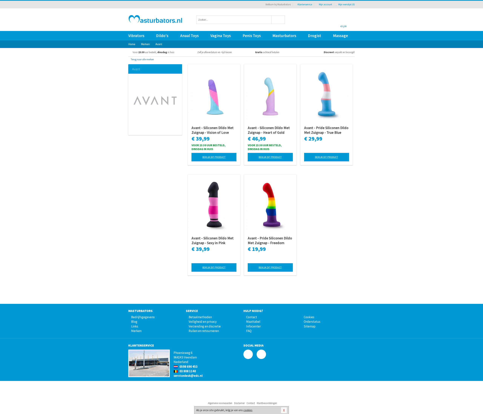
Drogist (314, 35)
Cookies (309, 317)
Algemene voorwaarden (220, 403)
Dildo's (162, 35)
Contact (251, 317)
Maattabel (253, 322)
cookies (247, 410)
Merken (136, 331)
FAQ (248, 331)
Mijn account (325, 4)
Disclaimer (239, 403)
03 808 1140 (187, 371)
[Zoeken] (278, 19)
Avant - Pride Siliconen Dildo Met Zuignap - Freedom (270, 240)
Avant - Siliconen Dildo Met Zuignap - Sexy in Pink (213, 240)
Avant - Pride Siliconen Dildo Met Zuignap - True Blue (326, 130)
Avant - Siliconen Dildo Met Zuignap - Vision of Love (213, 130)
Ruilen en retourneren (204, 331)
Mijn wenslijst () (346, 4)
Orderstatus (312, 322)
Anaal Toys (189, 35)
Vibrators (136, 35)
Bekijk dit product (213, 157)
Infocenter (253, 326)
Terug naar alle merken (142, 59)
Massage (340, 35)
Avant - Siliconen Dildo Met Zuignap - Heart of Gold (269, 130)
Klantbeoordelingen (267, 403)
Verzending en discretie (205, 326)
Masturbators (284, 35)
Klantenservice (305, 4)
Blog (134, 322)
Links (134, 326)
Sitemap (309, 326)
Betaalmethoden (200, 317)
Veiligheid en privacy (203, 322)
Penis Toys (252, 35)
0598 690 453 (188, 366)
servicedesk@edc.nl (188, 376)
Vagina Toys (220, 35)
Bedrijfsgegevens (143, 317)
